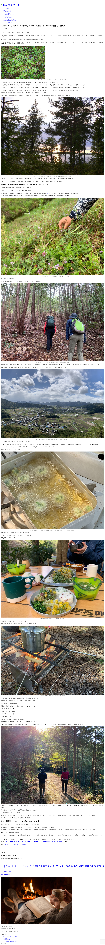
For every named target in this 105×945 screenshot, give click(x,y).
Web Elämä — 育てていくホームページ (13, 936)
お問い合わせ (6, 939)
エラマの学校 (9, 12)
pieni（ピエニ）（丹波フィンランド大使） (15, 844)
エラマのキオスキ (9, 21)
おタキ (49, 193)
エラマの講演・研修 (8, 18)
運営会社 (5, 938)
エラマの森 (8, 15)
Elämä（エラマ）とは (8, 9)
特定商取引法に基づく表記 (10, 941)
